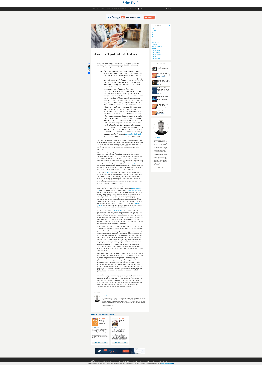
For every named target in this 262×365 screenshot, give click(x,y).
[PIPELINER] (138, 9)
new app (101, 207)
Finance (153, 40)
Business (154, 33)
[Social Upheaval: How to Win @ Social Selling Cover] (95, 322)
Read (98, 8)
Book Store (123, 8)
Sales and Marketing (156, 50)
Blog (95, 50)
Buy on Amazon (101, 343)
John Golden (123, 50)
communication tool (117, 210)
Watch (93, 8)
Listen (102, 8)
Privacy (119, 361)
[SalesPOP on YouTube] (166, 361)
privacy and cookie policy (166, 363)
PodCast (154, 48)
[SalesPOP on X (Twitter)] (103, 308)
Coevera (154, 35)
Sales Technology (156, 58)
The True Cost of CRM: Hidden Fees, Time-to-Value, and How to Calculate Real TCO (163, 90)
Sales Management (156, 52)
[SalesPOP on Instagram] (111, 308)
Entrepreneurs (155, 39)
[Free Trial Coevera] (131, 17)
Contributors (115, 8)
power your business (134, 190)
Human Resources (156, 42)
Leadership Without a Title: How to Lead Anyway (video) (163, 74)
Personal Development (157, 46)
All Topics (154, 29)
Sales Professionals (102, 50)
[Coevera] (97, 361)
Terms (115, 361)
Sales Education (132, 8)
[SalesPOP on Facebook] (160, 361)
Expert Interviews (161, 76)
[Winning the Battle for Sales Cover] (115, 322)
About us (147, 361)
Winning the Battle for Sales (123, 321)
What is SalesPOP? (127, 361)
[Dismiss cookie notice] (173, 363)
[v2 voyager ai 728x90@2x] (120, 351)
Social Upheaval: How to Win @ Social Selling (103, 322)
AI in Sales (154, 31)
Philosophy (135, 361)
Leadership (154, 44)
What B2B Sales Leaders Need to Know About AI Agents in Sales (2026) (162, 98)
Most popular (161, 63)
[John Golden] (97, 298)
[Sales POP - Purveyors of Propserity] (131, 3)
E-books (108, 8)
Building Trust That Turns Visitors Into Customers (162, 67)
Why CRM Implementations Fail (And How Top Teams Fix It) (163, 82)
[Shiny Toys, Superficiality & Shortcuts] (120, 35)
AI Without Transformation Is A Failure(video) (163, 111)
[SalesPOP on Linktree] (153, 361)
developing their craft (133, 134)
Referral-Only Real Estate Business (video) (162, 104)
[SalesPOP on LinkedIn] (107, 308)
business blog (108, 172)
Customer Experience (156, 37)
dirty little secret (135, 164)
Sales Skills (154, 56)
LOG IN (169, 8)
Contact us (141, 361)
